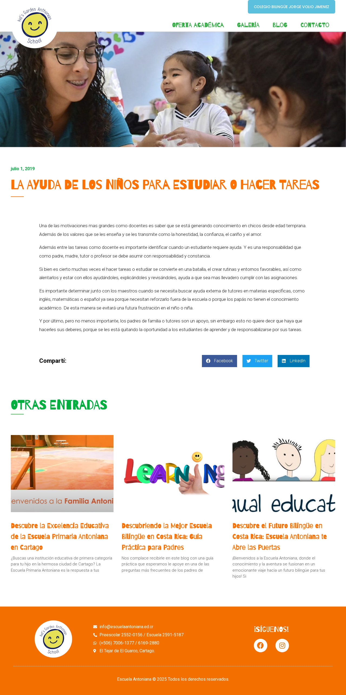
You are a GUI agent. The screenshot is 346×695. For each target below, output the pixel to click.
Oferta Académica (198, 25)
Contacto (315, 25)
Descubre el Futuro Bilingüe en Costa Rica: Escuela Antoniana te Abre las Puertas (279, 536)
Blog (280, 25)
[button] (219, 361)
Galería (248, 25)
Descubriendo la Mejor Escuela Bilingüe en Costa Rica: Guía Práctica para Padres (167, 536)
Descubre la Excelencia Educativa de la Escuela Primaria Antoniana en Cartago (60, 536)
